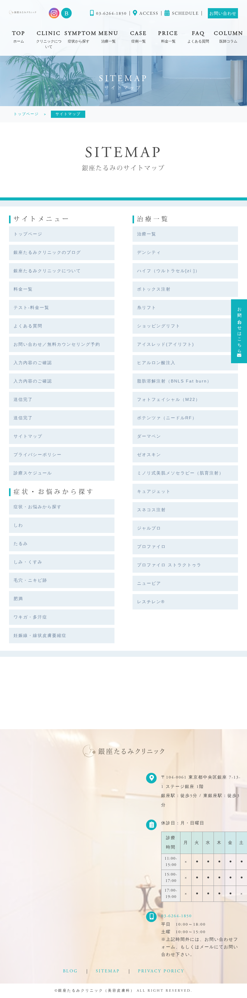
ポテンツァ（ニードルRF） (167, 417)
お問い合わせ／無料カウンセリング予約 (57, 344)
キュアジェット (154, 491)
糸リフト (146, 307)
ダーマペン (149, 436)
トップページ (28, 233)
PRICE (168, 37)
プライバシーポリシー (38, 454)
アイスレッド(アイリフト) (165, 344)
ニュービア (149, 583)
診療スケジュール (33, 473)
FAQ (198, 37)
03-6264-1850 (176, 916)
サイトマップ (28, 436)
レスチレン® (151, 601)
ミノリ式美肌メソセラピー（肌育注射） (180, 473)
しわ (18, 525)
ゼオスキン (149, 454)
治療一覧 (146, 233)
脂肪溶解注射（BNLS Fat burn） (174, 381)
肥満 (18, 598)
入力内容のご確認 (33, 362)
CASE (138, 37)
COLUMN (228, 37)
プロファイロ (151, 546)
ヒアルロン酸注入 (156, 362)
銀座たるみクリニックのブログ (47, 252)
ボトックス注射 (154, 289)
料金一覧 (23, 289)
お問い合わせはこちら (239, 328)
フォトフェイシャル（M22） (168, 399)
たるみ (21, 543)
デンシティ (149, 252)
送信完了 (23, 399)
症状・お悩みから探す (38, 506)
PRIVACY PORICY (161, 971)
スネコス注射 (151, 509)
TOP (18, 37)
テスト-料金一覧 (31, 307)
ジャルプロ (149, 528)
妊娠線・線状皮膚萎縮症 (40, 635)
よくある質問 (28, 325)
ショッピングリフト (158, 325)
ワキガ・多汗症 (30, 617)
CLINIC (48, 39)
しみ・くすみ (28, 561)
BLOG (70, 971)
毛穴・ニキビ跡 (30, 580)
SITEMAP (108, 971)
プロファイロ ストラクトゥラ (169, 564)
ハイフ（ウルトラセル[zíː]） (168, 270)
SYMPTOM (78, 37)
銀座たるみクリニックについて (47, 270)
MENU (108, 37)
